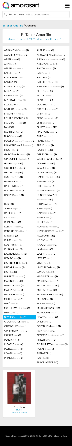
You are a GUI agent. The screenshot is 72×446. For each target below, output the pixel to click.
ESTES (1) (45, 122)
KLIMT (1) (13, 240)
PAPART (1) (12, 335)
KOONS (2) (45, 240)
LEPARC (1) (12, 258)
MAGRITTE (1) (47, 276)
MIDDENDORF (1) (50, 294)
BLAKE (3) (45, 100)
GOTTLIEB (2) (15, 167)
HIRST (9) (46, 186)
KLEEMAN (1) (46, 235)
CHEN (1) (44, 113)
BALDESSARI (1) (15, 77)
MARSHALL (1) (48, 280)
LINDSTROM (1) (48, 267)
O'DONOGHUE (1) (16, 321)
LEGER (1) (46, 253)
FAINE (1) (9, 127)
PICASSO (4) (13, 344)
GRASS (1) (46, 167)
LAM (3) (45, 249)
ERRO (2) (47, 118)
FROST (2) (11, 149)
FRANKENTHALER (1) (18, 145)
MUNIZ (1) (11, 312)
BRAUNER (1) (14, 113)
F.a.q (65, 436)
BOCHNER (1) (46, 104)
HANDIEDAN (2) (12, 181)
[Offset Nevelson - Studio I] (19, 389)
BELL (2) (45, 91)
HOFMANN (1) (48, 190)
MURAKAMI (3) (48, 312)
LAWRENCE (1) (15, 253)
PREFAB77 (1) (44, 353)
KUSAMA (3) (13, 249)
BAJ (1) (44, 72)
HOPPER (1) (14, 195)
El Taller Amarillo (13, 25)
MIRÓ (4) (11, 303)
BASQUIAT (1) (50, 86)
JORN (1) (44, 208)
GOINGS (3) (46, 163)
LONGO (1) (46, 271)
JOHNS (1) (12, 208)
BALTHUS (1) (44, 77)
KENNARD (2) (48, 226)
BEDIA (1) (11, 91)
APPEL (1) (12, 59)
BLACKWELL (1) (15, 100)
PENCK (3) (12, 339)
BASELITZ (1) (14, 86)
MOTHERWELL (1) (17, 308)
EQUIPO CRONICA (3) (16, 118)
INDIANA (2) (47, 203)
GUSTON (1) (13, 176)
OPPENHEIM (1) (49, 326)
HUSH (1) (9, 203)
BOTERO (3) (15, 109)
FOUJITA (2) (19, 140)
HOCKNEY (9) (14, 190)
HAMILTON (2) (48, 176)
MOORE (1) (46, 303)
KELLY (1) (13, 226)
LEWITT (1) (44, 258)
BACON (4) (46, 68)
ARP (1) (10, 63)
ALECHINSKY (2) (16, 54)
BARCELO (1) (47, 81)
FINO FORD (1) (47, 131)
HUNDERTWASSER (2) (47, 197)
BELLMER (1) (13, 95)
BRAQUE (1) (47, 109)
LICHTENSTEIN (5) (16, 262)
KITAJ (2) (11, 235)
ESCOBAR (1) (15, 122)
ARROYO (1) (47, 63)
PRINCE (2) (13, 357)
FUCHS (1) (45, 149)
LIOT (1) (10, 271)
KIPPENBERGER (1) (50, 231)
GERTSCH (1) (47, 154)
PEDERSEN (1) (50, 335)
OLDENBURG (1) (15, 326)
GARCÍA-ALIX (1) (17, 154)
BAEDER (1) (12, 72)
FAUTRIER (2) (13, 131)
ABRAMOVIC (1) (16, 50)
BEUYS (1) (45, 95)
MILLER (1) (13, 299)
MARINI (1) (13, 280)
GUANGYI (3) (47, 172)
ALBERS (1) (45, 50)
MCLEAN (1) (47, 289)
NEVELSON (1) (15, 317)
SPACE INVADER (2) (47, 362)
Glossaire (58, 436)
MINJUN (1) (45, 299)
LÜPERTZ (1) (14, 276)
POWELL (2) (13, 353)
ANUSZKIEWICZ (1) (51, 54)
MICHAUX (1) (14, 294)
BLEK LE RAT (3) (12, 104)
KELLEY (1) (45, 222)
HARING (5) (46, 181)
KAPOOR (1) (46, 213)
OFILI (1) (44, 321)
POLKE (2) (45, 348)
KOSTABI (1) (13, 244)
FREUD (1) (45, 145)
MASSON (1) (14, 285)
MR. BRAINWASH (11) (48, 308)
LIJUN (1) (44, 262)
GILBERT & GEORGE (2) (49, 158)
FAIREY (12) (47, 127)
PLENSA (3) (13, 348)
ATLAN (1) (15, 68)
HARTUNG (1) (14, 186)
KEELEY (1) (45, 217)
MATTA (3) (13, 289)
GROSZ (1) (13, 172)
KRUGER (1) (47, 244)
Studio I (19, 409)
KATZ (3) (11, 217)
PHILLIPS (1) (46, 339)
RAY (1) (43, 357)
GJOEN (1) (13, 163)
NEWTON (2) (47, 317)
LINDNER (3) (14, 267)
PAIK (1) (46, 330)
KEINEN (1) (12, 222)
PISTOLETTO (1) (52, 344)
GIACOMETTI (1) (17, 158)
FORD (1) (45, 136)
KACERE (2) (12, 213)
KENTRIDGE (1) (16, 231)
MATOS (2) (48, 285)
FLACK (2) (13, 136)
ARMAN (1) (51, 59)
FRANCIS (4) (45, 140)
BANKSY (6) (10, 81)
